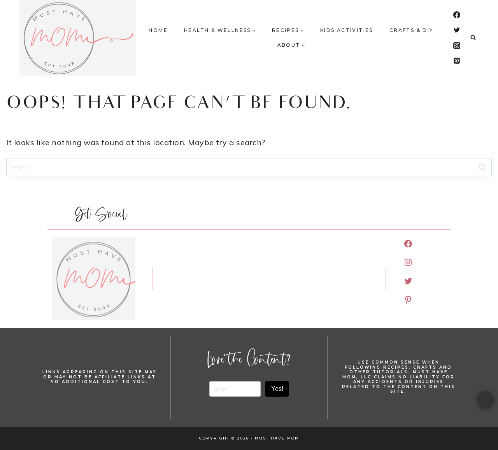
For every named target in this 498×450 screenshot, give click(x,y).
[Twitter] (457, 30)
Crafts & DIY (411, 30)
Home (158, 30)
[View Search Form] (473, 37)
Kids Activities (346, 30)
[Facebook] (457, 15)
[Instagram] (457, 46)
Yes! (277, 388)
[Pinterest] (457, 61)
